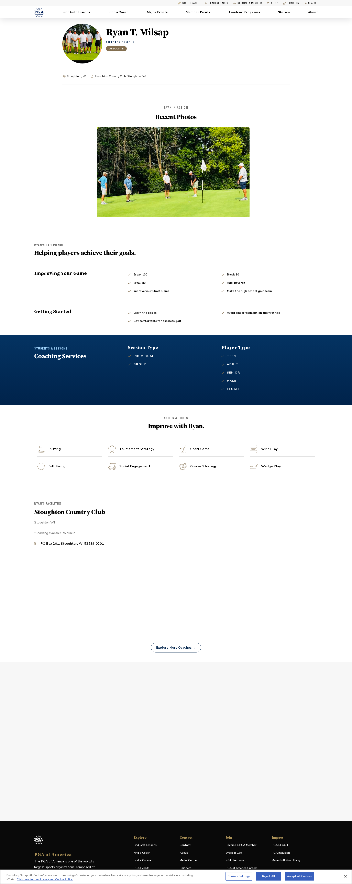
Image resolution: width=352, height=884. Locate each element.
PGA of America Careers (241, 868)
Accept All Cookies (299, 876)
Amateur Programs (244, 12)
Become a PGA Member (241, 845)
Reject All (268, 876)
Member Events (198, 12)
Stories (284, 12)
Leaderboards (218, 3)
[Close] (345, 876)
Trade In (291, 3)
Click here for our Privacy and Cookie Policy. (45, 879)
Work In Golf (234, 853)
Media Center (188, 860)
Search (313, 3)
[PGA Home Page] (39, 12)
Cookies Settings (239, 876)
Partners (185, 868)
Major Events (157, 12)
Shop (272, 3)
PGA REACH (280, 845)
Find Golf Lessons (76, 12)
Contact (185, 845)
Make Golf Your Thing (286, 860)
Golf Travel (190, 3)
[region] (176, 877)
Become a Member (250, 3)
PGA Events (142, 868)
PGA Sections (235, 860)
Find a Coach (118, 12)
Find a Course (142, 860)
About (313, 12)
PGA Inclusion (281, 853)
